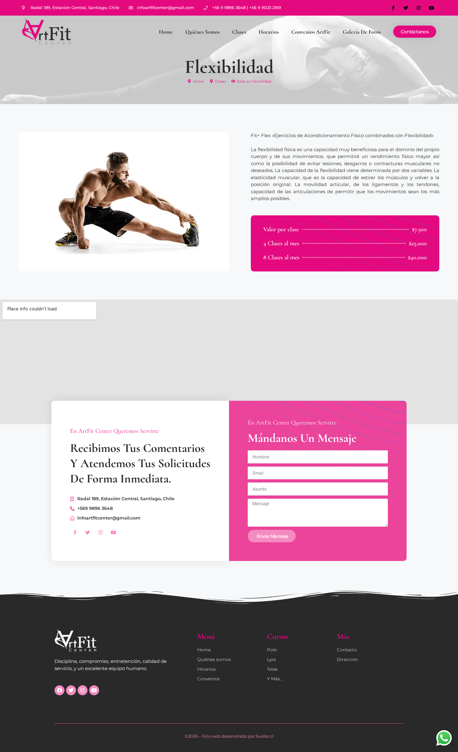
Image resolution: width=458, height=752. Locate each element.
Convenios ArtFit (310, 31)
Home (166, 31)
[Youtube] (431, 7)
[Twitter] (406, 7)
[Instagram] (418, 7)
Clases (239, 31)
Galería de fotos (362, 31)
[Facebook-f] (393, 7)
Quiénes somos (202, 31)
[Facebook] (59, 690)
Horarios (269, 31)
